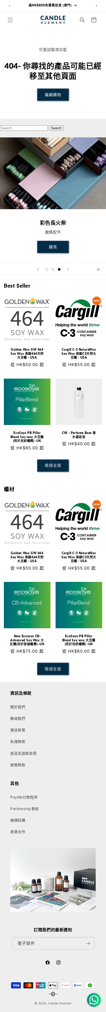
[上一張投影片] (38, 269)
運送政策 (17, 730)
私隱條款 (17, 741)
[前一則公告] (9, 5)
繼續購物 (53, 94)
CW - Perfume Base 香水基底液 (79, 435)
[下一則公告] (96, 5)
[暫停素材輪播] (100, 269)
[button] (10, 20)
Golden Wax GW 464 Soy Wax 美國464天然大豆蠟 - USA (27, 353)
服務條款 (17, 765)
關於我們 (17, 707)
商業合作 (17, 831)
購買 (53, 247)
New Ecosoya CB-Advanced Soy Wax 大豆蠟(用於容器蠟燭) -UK (27, 640)
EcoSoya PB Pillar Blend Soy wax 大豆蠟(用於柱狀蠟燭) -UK (27, 437)
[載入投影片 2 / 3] (53, 269)
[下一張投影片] (68, 269)
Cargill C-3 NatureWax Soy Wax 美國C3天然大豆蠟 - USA (78, 353)
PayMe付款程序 (24, 797)
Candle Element (60, 1003)
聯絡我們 (17, 718)
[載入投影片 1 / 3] (47, 269)
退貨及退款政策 (23, 753)
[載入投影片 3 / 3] (59, 269)
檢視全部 (53, 465)
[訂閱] (88, 943)
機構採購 (17, 820)
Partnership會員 (24, 808)
